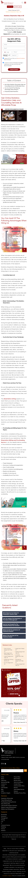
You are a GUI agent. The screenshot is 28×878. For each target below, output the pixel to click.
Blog (2, 789)
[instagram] (1, 763)
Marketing (3, 827)
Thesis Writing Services (6, 800)
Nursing (3, 819)
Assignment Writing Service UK (8, 660)
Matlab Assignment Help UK (20, 652)
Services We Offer (5, 782)
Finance (3, 828)
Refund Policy (17, 778)
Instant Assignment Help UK (8, 657)
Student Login (18, 6)
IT (1, 823)
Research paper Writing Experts (8, 807)
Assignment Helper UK (19, 649)
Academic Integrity (5, 793)
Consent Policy (17, 784)
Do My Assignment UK (8, 663)
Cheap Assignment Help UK (20, 665)
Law (2, 821)
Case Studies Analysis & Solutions (9, 805)
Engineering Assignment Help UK (19, 661)
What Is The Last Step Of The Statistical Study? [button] (10, 636)
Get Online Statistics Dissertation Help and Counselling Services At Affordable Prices (15, 85)
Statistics (3, 830)
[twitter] (3, 763)
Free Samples (4, 787)
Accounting (4, 814)
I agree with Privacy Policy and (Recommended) (14, 59)
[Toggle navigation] (25, 2)
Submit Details (14, 69)
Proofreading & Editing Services (8, 801)
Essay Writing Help (5, 803)
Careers (3, 785)
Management (4, 818)
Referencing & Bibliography (7, 809)
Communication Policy (19, 785)
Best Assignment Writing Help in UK (8, 654)
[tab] (14, 613)
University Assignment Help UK (19, 656)
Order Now (10, 6)
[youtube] (5, 763)
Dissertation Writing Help (7, 798)
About (2, 778)
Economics (3, 816)
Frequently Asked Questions (11, 91)
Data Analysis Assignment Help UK (8, 650)
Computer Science (5, 825)
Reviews (16, 787)
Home (2, 776)
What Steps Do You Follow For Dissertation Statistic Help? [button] (11, 613)
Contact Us (3, 784)
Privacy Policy (17, 776)
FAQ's (2, 791)
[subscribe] (25, 770)
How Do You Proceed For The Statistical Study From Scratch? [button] (11, 625)
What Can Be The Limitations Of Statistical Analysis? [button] (11, 630)
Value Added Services (19, 789)
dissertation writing (10, 398)
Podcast (16, 791)
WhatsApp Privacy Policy (20, 793)
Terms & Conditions (21, 58)
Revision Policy (17, 780)
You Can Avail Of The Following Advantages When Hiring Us (12, 89)
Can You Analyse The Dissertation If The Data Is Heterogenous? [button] (12, 619)
